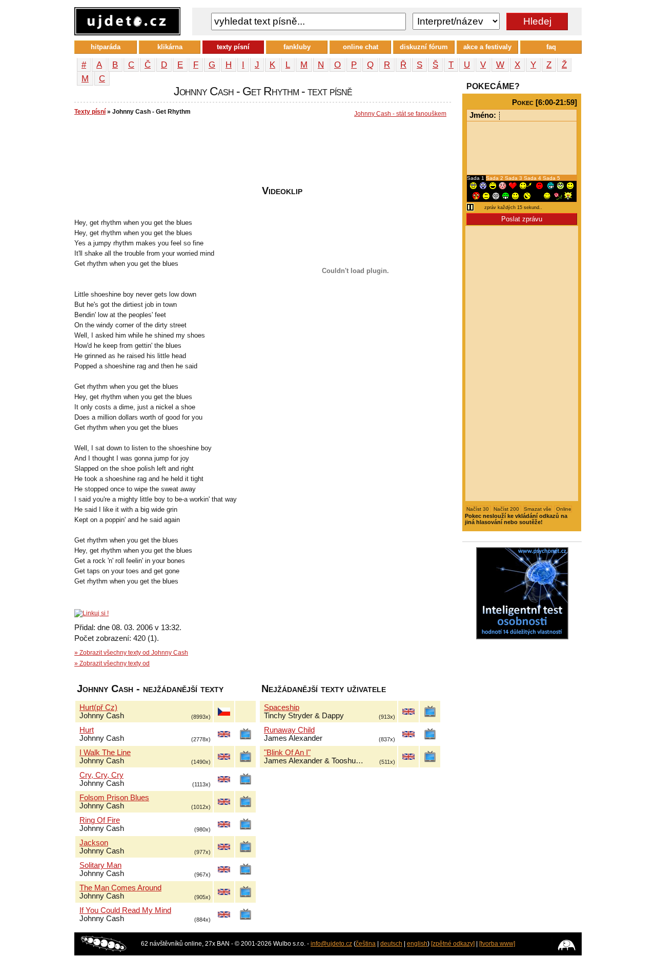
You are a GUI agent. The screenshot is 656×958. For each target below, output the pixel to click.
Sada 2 (495, 178)
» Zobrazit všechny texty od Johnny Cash (131, 652)
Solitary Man (100, 865)
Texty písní (90, 111)
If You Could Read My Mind (125, 910)
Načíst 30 (478, 509)
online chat (360, 47)
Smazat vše (537, 509)
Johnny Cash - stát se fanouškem (400, 113)
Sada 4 (533, 178)
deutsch (391, 943)
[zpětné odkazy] (453, 943)
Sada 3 (514, 178)
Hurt (86, 730)
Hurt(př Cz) (98, 707)
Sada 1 (476, 178)
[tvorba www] (497, 943)
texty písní (233, 47)
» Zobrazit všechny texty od (112, 663)
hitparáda (105, 47)
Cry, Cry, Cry (101, 775)
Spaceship (281, 707)
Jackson (93, 843)
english (417, 943)
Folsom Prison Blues (114, 798)
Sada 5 (551, 178)
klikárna (169, 47)
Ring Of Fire (99, 820)
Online (563, 509)
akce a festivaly (487, 47)
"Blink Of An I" (287, 752)
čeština (366, 943)
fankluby (297, 47)
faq (551, 47)
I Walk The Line (105, 752)
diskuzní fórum (424, 47)
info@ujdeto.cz (331, 943)
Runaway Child (289, 730)
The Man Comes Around (120, 888)
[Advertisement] (260, 154)
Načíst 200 (507, 509)
